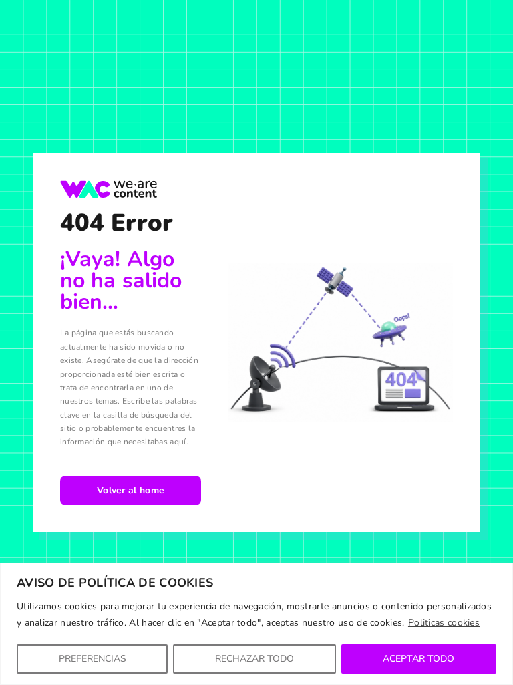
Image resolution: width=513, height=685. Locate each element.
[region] (256, 624)
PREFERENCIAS (92, 658)
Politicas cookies (444, 622)
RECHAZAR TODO (254, 658)
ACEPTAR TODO (418, 658)
